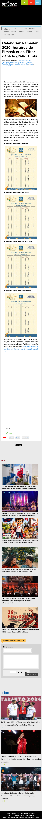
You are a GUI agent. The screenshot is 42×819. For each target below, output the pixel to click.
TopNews (25, 437)
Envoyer (31, 674)
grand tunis (21, 62)
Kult (24, 3)
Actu (14, 29)
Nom (8, 647)
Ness (38, 3)
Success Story (8, 35)
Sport (36, 32)
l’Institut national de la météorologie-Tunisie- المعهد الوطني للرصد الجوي (21, 349)
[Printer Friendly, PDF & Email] (8, 433)
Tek (30, 3)
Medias (6, 32)
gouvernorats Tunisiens (10, 62)
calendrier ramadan (24, 60)
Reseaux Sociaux (25, 32)
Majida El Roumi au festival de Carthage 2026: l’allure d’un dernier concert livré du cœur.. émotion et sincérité (21, 759)
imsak (31, 64)
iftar (27, 64)
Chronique (23, 29)
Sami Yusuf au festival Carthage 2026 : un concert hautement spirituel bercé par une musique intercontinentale (18, 600)
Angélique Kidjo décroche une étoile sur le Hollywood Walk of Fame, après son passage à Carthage (19, 796)
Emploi (32, 29)
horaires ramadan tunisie (17, 64)
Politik (13, 32)
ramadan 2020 (7, 66)
